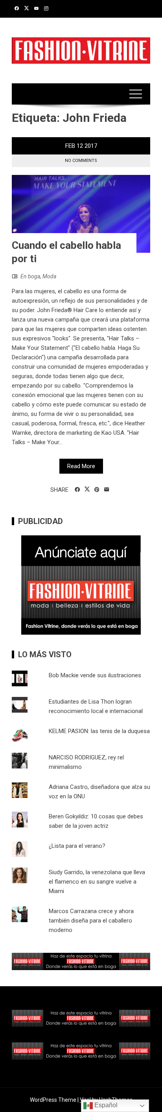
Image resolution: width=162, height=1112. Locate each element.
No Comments (81, 160)
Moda (49, 276)
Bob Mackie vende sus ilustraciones (95, 675)
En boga (30, 276)
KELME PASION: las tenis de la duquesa (99, 731)
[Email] (107, 490)
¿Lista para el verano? (77, 845)
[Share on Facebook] (77, 490)
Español (105, 1105)
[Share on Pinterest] (97, 490)
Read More (81, 466)
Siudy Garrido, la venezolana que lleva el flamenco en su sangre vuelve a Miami (97, 882)
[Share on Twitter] (87, 489)
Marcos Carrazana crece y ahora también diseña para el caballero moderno (91, 921)
